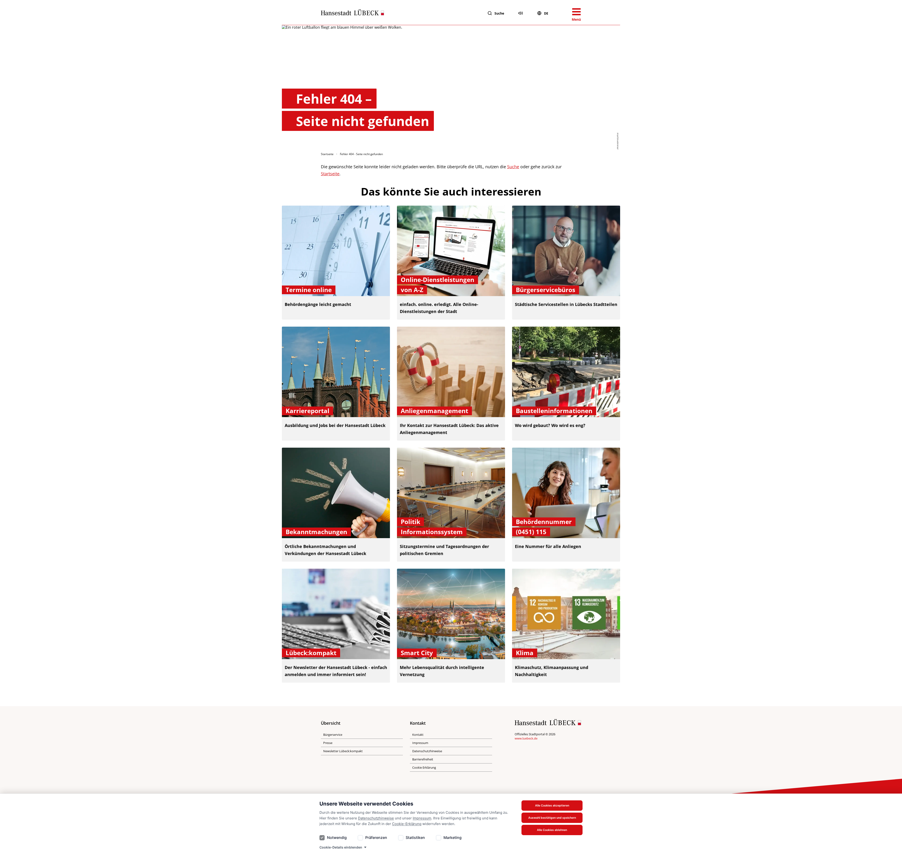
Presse (327, 743)
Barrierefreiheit (422, 759)
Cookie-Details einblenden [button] (340, 847)
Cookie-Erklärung (406, 824)
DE (546, 13)
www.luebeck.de (526, 738)
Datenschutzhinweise (376, 818)
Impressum (422, 818)
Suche (499, 13)
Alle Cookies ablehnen (552, 830)
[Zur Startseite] (352, 13)
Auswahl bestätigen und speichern (552, 817)
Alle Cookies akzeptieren (552, 805)
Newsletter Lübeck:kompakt (343, 751)
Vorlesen (520, 13)
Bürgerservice (332, 734)
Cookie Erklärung (424, 767)
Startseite (327, 154)
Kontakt (418, 734)
